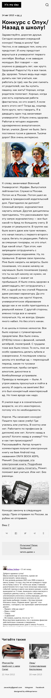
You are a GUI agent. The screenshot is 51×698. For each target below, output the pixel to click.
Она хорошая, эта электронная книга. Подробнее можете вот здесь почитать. (22, 464)
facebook (40, 687)
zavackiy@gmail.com (13, 687)
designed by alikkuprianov (25, 691)
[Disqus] (25, 596)
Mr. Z (19, 15)
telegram (29, 687)
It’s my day (11, 4)
